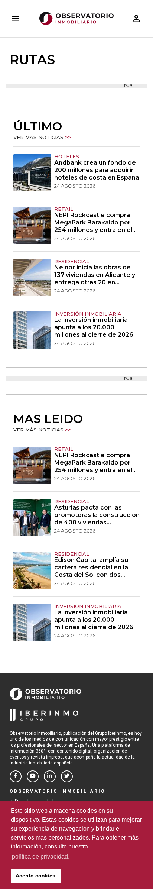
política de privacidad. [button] (40, 856)
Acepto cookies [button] (35, 876)
